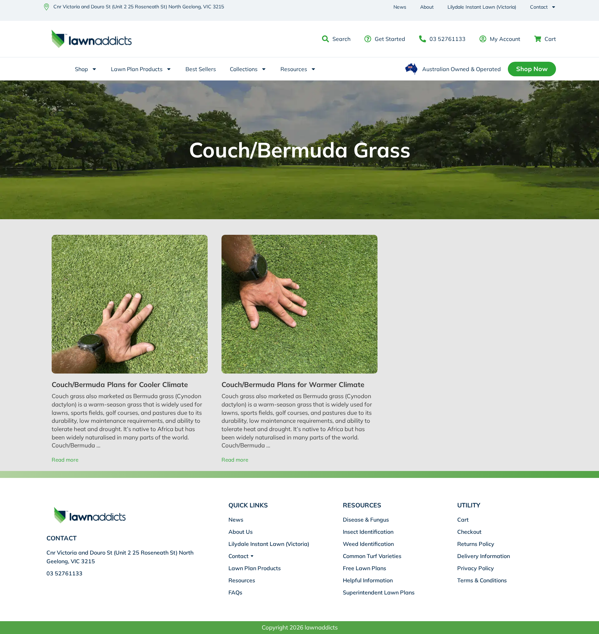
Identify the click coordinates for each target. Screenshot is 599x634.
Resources (293, 69)
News (399, 7)
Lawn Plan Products (137, 69)
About (427, 7)
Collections (244, 69)
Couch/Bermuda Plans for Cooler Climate (120, 384)
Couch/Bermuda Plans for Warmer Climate (293, 384)
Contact (539, 7)
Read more (65, 459)
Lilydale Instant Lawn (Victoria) (482, 7)
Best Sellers (200, 69)
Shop (81, 69)
